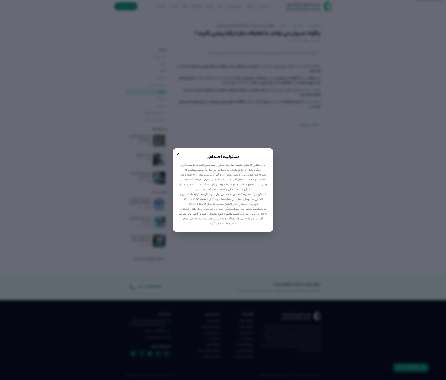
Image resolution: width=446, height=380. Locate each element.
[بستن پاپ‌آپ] (178, 154)
